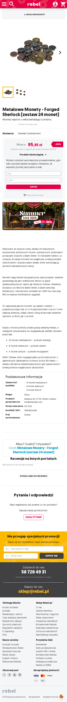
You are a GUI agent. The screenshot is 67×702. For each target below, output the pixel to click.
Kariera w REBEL (44, 665)
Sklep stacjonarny (45, 617)
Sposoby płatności (11, 624)
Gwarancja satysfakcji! (47, 621)
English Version (10, 658)
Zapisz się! (51, 555)
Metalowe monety (35, 14)
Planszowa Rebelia (11, 661)
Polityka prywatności (14, 696)
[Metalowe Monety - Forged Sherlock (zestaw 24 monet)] (33, 51)
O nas (39, 607)
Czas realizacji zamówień (14, 617)
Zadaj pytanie (33, 517)
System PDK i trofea (45, 651)
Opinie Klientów (44, 610)
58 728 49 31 (33, 572)
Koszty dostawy (10, 607)
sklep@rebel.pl (33, 591)
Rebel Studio (8, 654)
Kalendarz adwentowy (47, 627)
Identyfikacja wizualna (47, 634)
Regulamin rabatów (12, 627)
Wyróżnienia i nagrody (47, 614)
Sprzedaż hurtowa (11, 651)
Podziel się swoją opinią (27, 124)
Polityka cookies (44, 658)
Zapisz (33, 187)
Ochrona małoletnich (46, 631)
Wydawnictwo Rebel (12, 647)
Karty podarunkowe (46, 647)
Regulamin (34, 696)
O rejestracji (8, 631)
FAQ (4, 634)
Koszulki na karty (10, 644)
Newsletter (41, 644)
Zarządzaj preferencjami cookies (61, 696)
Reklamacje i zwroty (12, 614)
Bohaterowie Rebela (46, 624)
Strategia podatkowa (46, 661)
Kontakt (6, 610)
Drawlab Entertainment (29, 133)
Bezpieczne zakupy (12, 621)
